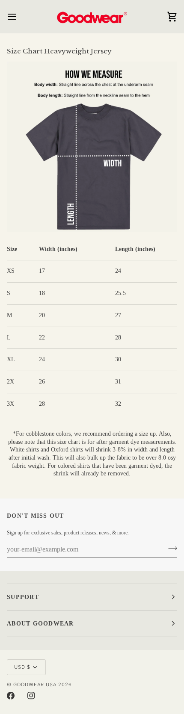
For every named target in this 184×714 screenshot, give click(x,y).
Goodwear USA (34, 684)
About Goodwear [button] (40, 623)
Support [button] (23, 597)
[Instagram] (31, 695)
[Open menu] (20, 16)
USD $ (22, 667)
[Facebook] (11, 695)
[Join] (170, 548)
